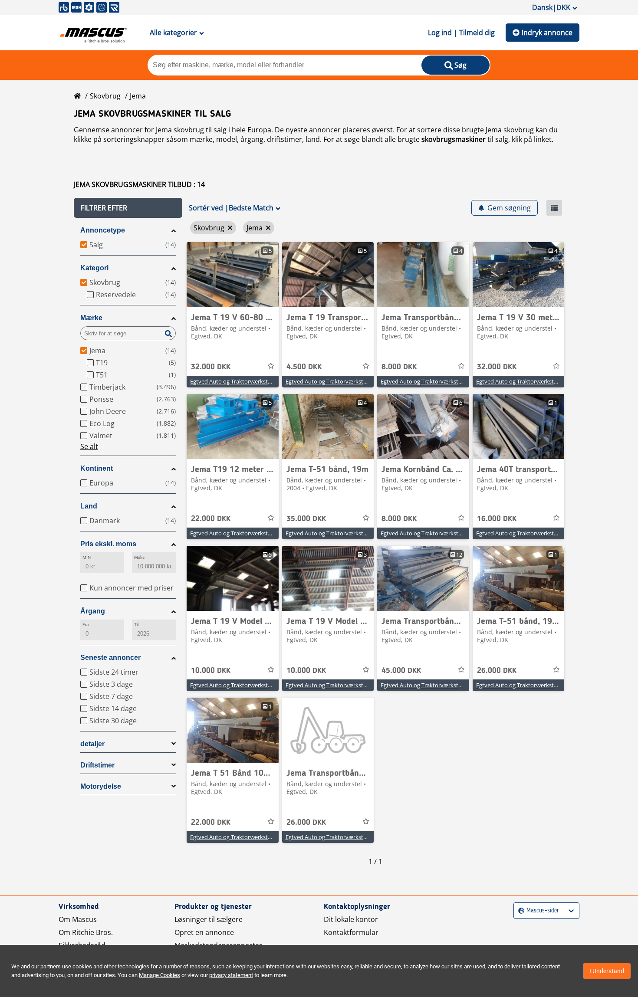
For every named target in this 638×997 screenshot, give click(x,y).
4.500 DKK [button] (304, 367)
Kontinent (96, 468)
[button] (128, 208)
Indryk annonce (547, 32)
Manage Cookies (159, 975)
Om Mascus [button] (78, 919)
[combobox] (519, 911)
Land (88, 506)
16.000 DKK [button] (496, 519)
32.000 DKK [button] (210, 367)
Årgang (92, 611)
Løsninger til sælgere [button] (208, 919)
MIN (86, 557)
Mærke (91, 317)
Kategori (94, 268)
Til (136, 624)
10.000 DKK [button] (210, 671)
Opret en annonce (204, 932)
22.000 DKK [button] (210, 519)
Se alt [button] (89, 446)
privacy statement (231, 975)
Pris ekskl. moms (108, 544)
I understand (606, 970)
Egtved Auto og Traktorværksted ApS (238, 381)
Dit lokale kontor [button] (351, 919)
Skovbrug (105, 96)
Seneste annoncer (110, 657)
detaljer (92, 744)
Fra (85, 624)
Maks (139, 557)
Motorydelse (100, 786)
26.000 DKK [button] (496, 671)
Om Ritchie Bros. (86, 932)
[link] (233, 274)
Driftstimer (97, 765)
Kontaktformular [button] (351, 932)
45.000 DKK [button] (401, 671)
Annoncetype (102, 230)
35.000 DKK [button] (306, 519)
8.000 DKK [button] (399, 367)
